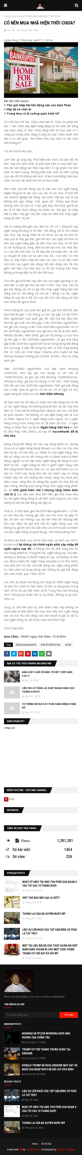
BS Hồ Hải (46, 1143)
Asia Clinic (11, 636)
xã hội (19, 16)
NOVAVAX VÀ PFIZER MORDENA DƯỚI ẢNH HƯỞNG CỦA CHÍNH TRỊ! (46, 1035)
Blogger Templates (66, 1149)
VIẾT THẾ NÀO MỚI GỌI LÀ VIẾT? (41, 897)
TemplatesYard (33, 1149)
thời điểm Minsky (52, 394)
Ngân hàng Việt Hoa (55, 427)
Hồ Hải (11, 30)
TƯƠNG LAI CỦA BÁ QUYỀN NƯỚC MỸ (43, 913)
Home (35, 1143)
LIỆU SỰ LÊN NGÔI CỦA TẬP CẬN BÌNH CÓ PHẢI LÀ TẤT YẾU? (49, 931)
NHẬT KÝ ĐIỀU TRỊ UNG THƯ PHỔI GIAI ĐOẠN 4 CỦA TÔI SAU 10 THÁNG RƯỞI (49, 883)
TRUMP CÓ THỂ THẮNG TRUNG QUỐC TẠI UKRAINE (46, 1051)
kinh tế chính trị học (50, 644)
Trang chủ (9, 16)
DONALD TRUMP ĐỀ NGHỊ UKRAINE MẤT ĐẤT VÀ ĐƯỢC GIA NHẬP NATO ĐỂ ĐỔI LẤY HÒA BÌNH (49, 1067)
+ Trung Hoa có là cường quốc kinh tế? (32, 113)
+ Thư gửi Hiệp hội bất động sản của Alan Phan (37, 105)
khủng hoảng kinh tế (26, 644)
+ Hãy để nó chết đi (17, 109)
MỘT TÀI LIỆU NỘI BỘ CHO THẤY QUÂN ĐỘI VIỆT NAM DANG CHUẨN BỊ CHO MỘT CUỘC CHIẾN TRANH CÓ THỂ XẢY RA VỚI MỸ (50, 949)
